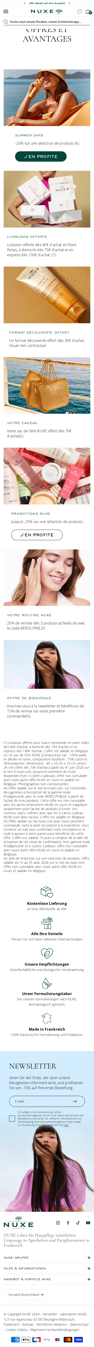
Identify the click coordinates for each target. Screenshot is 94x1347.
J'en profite (40, 156)
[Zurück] (24, 3)
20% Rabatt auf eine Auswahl (47, 3)
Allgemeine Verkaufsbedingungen (54, 1329)
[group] (47, 898)
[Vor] (69, 3)
